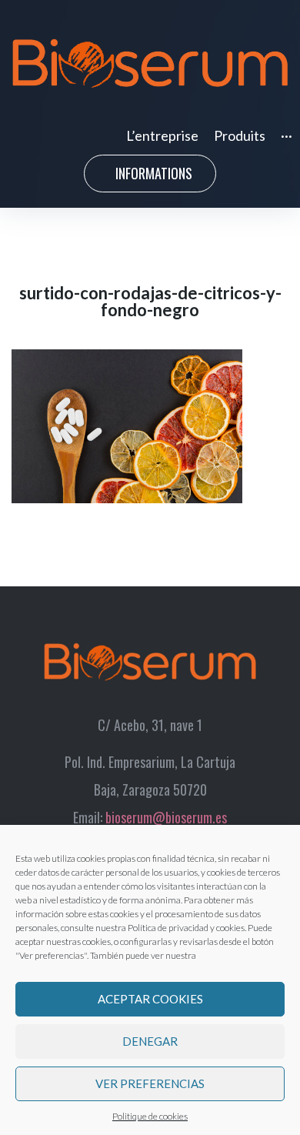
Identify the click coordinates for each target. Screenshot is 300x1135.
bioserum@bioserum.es (166, 817)
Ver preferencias (150, 1083)
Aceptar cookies (150, 999)
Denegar (150, 1041)
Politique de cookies (150, 1116)
